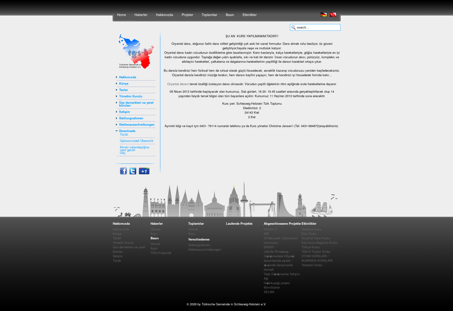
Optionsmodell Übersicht (136, 140)
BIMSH (269, 247)
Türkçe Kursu (311, 247)
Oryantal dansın (178, 84)
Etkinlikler (250, 14)
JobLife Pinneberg (276, 251)
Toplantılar (209, 14)
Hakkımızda (164, 14)
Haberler (140, 14)
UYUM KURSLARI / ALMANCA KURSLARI (317, 258)
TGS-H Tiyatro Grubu (316, 251)
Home (121, 14)
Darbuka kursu (311, 229)
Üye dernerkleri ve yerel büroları (136, 104)
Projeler (187, 14)
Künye (123, 83)
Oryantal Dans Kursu (316, 238)
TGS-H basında (161, 252)
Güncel (155, 229)
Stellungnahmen (131, 118)
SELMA (269, 292)
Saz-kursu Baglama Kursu (319, 242)
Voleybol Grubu (312, 265)
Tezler (123, 89)
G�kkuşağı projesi (277, 283)
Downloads (127, 131)
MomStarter (272, 287)
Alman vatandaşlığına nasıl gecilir (134, 148)
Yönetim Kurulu (130, 96)
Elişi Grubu (309, 233)
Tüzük (124, 134)
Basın (230, 14)
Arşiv (154, 233)
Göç (123, 152)
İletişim (124, 111)
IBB (266, 233)
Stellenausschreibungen (137, 124)
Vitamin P (270, 229)
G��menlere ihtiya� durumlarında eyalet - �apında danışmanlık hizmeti (279, 263)
